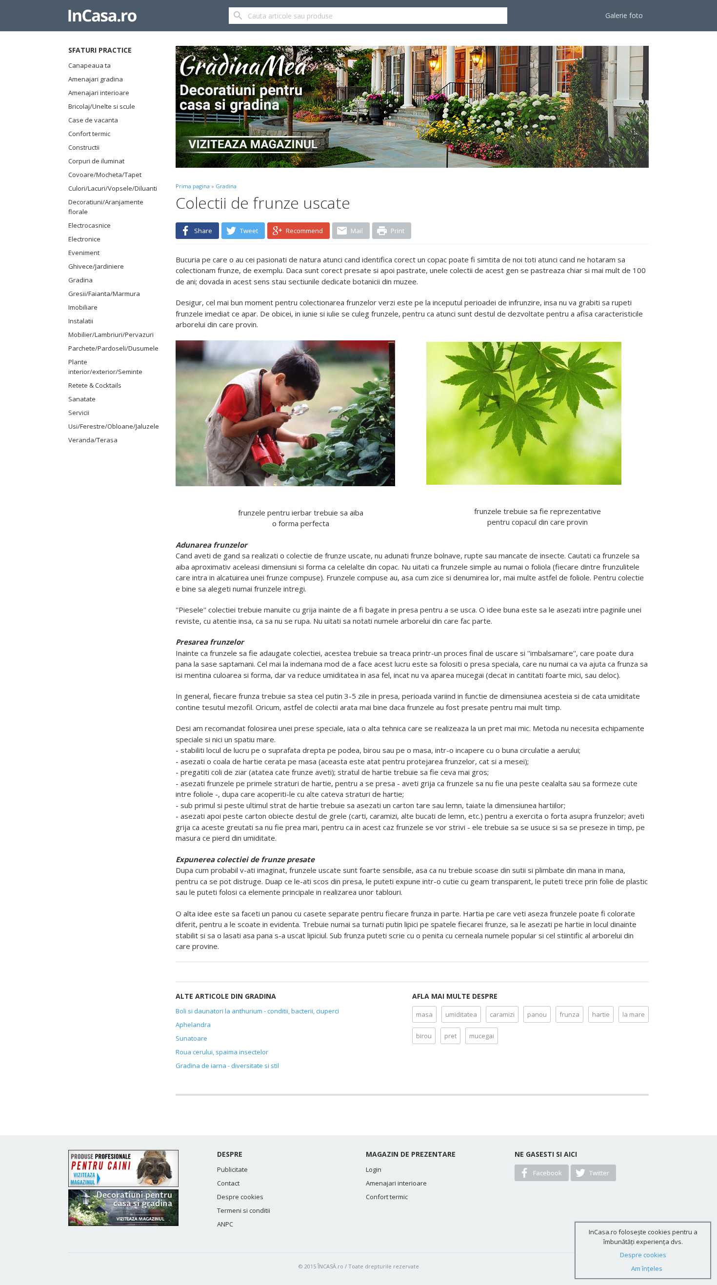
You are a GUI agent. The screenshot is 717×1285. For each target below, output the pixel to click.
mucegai (481, 1035)
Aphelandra (193, 1024)
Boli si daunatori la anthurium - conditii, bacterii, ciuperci (257, 1011)
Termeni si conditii (243, 1210)
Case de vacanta (93, 120)
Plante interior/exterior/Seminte (105, 366)
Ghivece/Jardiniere (96, 266)
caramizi (502, 1014)
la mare (633, 1014)
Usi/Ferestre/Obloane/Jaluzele (109, 426)
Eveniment (84, 252)
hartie (601, 1014)
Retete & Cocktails (94, 385)
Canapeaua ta (89, 65)
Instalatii (80, 320)
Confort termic (89, 133)
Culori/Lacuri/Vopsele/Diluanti (109, 188)
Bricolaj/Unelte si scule (101, 106)
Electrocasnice (89, 225)
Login (373, 1169)
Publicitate (232, 1169)
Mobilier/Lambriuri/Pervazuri (109, 334)
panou (537, 1014)
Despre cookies (240, 1196)
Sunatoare (191, 1038)
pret (450, 1035)
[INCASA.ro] (102, 15)
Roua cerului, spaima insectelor (222, 1052)
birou (424, 1035)
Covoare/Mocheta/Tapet (104, 174)
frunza (569, 1014)
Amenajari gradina (95, 79)
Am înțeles (646, 1268)
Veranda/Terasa (93, 439)
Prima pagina (193, 186)
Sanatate (82, 399)
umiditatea (461, 1014)
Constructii (84, 147)
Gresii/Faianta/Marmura (104, 293)
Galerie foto (624, 15)
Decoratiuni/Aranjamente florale (105, 207)
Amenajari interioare (98, 92)
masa (424, 1014)
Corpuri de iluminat (96, 161)
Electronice (84, 239)
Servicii (78, 412)
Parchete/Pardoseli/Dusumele (109, 348)
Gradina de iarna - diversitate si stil (227, 1065)
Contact (228, 1183)
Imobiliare (83, 307)
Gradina (80, 280)
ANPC (225, 1224)
